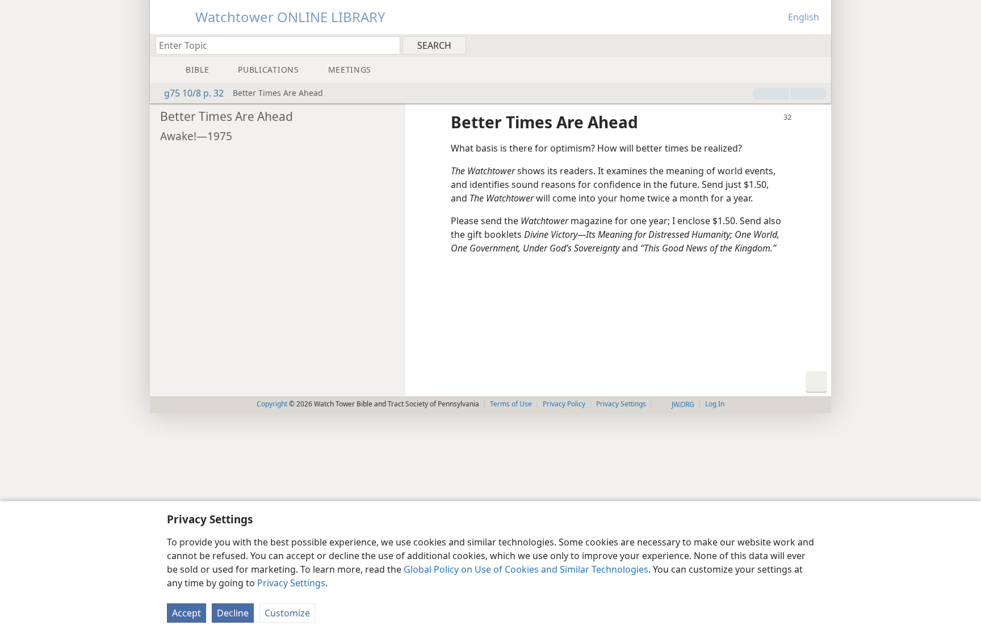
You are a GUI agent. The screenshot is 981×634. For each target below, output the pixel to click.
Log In (714, 404)
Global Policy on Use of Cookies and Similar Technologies (526, 569)
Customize (287, 613)
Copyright (272, 404)
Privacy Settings (291, 583)
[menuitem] (818, 45)
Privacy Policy (564, 404)
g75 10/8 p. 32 (194, 93)
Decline (233, 613)
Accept (186, 613)
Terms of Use (511, 404)
